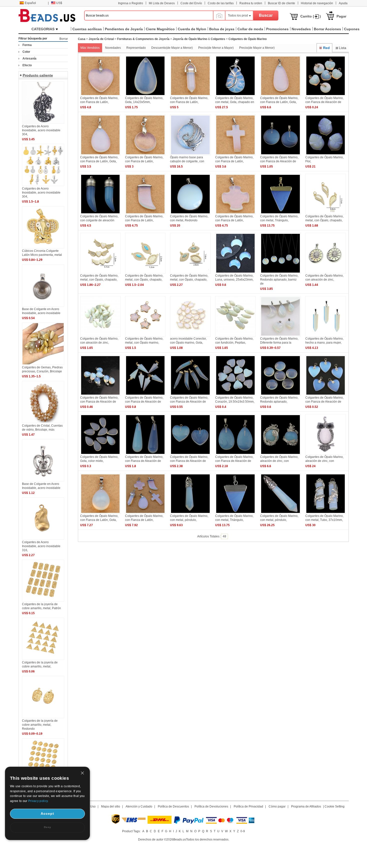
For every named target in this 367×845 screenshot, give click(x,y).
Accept (47, 813)
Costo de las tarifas (221, 3)
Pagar (341, 16)
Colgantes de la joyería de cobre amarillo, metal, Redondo (40, 724)
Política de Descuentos (173, 806)
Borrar (63, 39)
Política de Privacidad (248, 806)
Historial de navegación (317, 3)
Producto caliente (38, 75)
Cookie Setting (335, 806)
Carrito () (310, 16)
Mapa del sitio (110, 806)
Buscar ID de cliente (281, 3)
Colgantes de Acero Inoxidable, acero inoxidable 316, (41, 546)
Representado (136, 48)
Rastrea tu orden (250, 3)
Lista (342, 48)
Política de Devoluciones (211, 806)
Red (326, 48)
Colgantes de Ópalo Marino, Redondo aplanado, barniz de (279, 279)
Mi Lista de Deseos (162, 3)
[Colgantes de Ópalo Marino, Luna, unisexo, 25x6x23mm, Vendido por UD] (235, 272)
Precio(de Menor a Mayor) (216, 48)
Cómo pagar (277, 806)
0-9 (242, 831)
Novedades (113, 48)
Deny (47, 827)
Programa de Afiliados (306, 806)
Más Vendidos (90, 48)
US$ (59, 3)
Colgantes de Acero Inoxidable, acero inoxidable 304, (41, 130)
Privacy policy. (38, 801)
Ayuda (343, 3)
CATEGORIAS (42, 29)
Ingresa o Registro (130, 3)
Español (30, 3)
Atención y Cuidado (139, 806)
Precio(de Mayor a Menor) (257, 48)
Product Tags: (131, 831)
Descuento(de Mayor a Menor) (172, 48)
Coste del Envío (191, 3)
